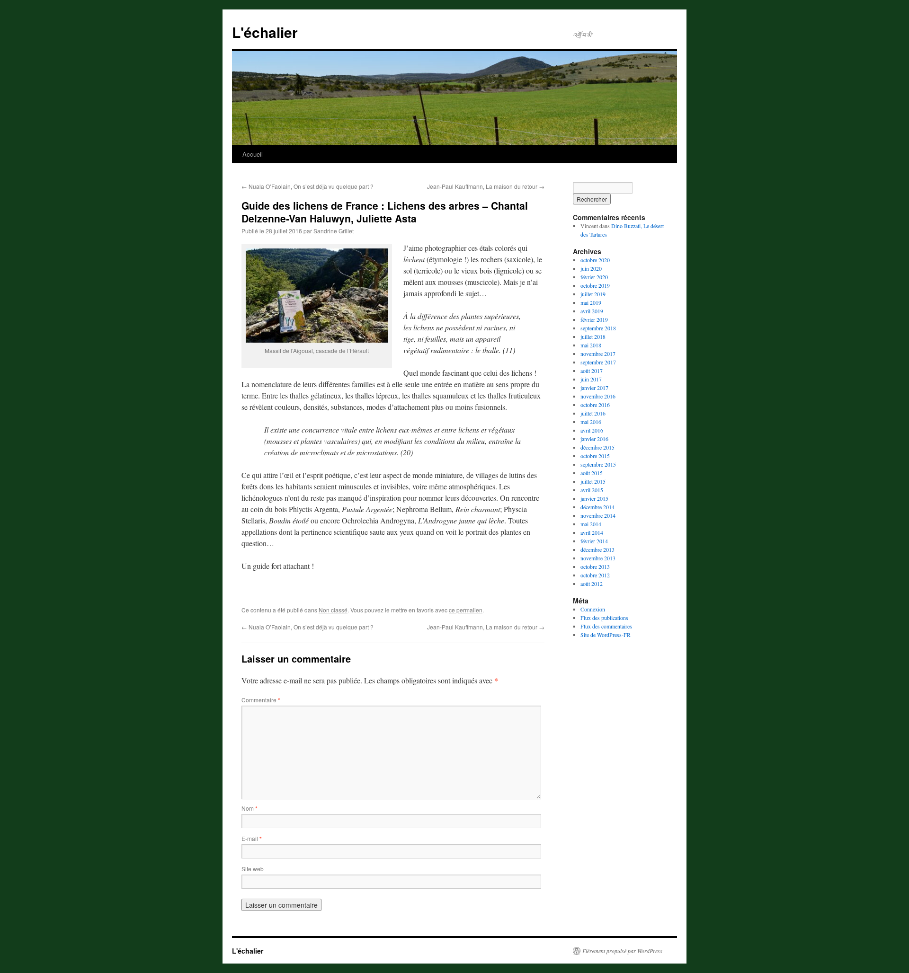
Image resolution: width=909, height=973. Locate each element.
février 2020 (594, 277)
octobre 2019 (595, 285)
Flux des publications (604, 617)
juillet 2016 (593, 413)
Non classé (333, 610)
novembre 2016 (597, 396)
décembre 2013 (597, 549)
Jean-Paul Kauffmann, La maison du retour (485, 186)
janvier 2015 (594, 498)
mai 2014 (590, 524)
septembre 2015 (598, 464)
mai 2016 (590, 421)
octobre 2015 (595, 456)
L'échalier (265, 32)
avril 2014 (591, 532)
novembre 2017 (597, 353)
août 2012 (591, 583)
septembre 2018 (598, 328)
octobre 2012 (595, 575)
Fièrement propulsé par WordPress (622, 951)
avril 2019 (591, 311)
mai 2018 (590, 345)
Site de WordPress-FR (605, 634)
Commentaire (260, 700)
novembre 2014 (597, 515)
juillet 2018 (593, 336)
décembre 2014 (597, 507)
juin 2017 (591, 379)
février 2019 (594, 319)
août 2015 (591, 473)
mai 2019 (590, 302)
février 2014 (594, 541)
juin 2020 (591, 268)
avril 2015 (591, 490)
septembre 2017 (598, 362)
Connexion (592, 609)
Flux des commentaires (606, 626)
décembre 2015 (597, 447)
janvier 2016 (594, 438)
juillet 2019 (593, 294)
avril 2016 (591, 430)
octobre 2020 (595, 260)
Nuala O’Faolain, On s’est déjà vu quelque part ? (307, 186)
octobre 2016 (595, 404)
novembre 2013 (597, 558)
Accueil (252, 154)
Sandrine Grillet (333, 231)
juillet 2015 (593, 481)
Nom (249, 808)
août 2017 (591, 370)
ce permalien (465, 610)
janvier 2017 (594, 387)
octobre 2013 (595, 566)
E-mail (251, 838)
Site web (252, 869)
